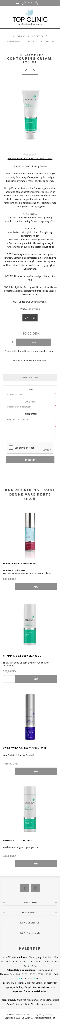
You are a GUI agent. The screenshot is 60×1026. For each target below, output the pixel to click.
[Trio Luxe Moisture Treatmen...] (34, 71)
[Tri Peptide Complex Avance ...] (26, 71)
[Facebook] (24, 888)
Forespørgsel (30, 413)
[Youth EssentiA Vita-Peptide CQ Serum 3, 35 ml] (30, 717)
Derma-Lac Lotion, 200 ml (18, 840)
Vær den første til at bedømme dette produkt (30, 158)
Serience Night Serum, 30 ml (19, 563)
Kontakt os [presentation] (30, 377)
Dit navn (30, 389)
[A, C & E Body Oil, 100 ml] (30, 624)
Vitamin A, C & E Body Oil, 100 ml (22, 655)
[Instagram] (35, 888)
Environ (36, 308)
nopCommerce (25, 1014)
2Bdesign (48, 1014)
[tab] (30, 377)
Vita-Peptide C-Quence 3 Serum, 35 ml (25, 748)
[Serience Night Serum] (30, 532)
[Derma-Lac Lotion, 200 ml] (30, 809)
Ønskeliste (30, 3)
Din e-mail (30, 401)
